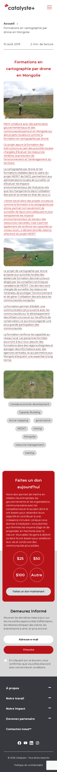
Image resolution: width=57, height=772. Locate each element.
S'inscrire (28, 649)
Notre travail (15, 698)
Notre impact (15, 708)
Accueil (9, 23)
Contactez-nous (17, 729)
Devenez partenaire (20, 719)
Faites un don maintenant (28, 591)
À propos (12, 688)
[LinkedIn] (31, 743)
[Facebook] (19, 743)
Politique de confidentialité (28, 765)
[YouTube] (25, 743)
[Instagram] (37, 744)
